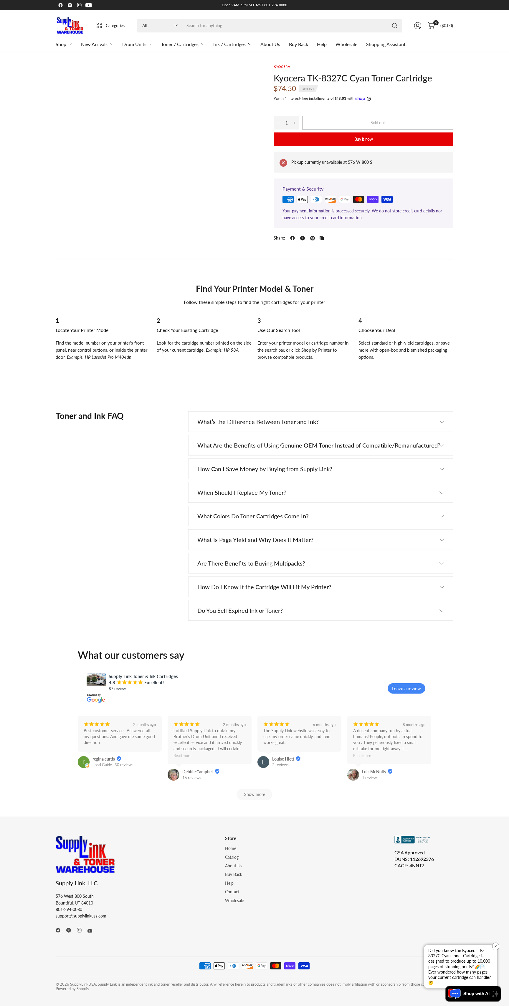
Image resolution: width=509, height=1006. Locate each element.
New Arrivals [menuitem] (94, 44)
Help (229, 883)
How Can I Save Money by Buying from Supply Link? (264, 468)
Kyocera (282, 66)
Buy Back (233, 874)
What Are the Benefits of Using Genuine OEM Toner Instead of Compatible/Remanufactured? (318, 445)
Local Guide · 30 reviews (112, 764)
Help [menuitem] (322, 44)
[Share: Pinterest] (312, 238)
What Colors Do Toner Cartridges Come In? (253, 516)
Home (230, 848)
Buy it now (363, 139)
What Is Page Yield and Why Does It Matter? (255, 539)
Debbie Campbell (197, 771)
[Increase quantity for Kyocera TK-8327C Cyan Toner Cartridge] (294, 123)
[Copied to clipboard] (321, 238)
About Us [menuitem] (270, 44)
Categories (115, 25)
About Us (233, 865)
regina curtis (103, 758)
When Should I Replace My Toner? (241, 492)
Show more (254, 794)
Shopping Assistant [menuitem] (386, 44)
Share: (279, 238)
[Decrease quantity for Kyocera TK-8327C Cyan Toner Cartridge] (278, 123)
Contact (232, 891)
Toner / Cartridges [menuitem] (180, 44)
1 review (369, 777)
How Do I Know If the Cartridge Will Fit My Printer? (264, 586)
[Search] (394, 25)
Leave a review (406, 688)
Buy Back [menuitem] (298, 44)
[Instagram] (79, 5)
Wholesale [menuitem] (346, 44)
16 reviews (191, 777)
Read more (182, 756)
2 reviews (280, 764)
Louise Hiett (283, 758)
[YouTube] (88, 5)
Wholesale (234, 900)
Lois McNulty (374, 771)
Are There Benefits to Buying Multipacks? (251, 563)
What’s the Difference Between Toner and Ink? (258, 421)
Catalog (232, 857)
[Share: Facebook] (292, 238)
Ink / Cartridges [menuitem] (229, 44)
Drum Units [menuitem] (134, 44)
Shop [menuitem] (61, 44)
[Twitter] (70, 5)
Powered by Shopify (72, 988)
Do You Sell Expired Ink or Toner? (240, 610)
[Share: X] (302, 238)
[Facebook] (60, 5)
